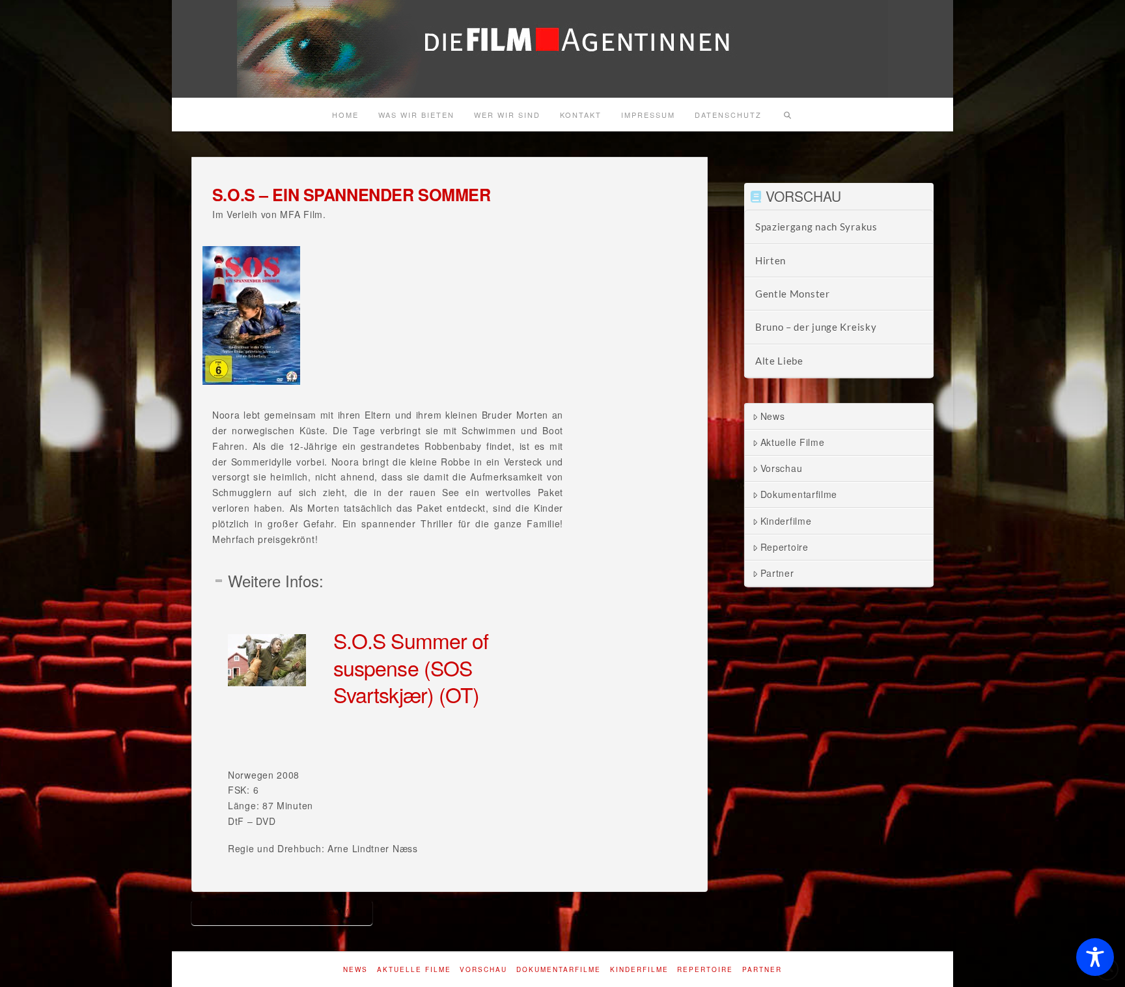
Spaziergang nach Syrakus (816, 226)
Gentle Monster (792, 293)
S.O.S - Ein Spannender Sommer (282, 912)
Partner (777, 572)
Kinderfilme (786, 520)
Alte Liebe (779, 361)
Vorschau (781, 468)
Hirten (770, 260)
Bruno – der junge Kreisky (816, 327)
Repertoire (784, 546)
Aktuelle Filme (792, 442)
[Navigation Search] (787, 114)
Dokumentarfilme (799, 494)
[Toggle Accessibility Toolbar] (1095, 957)
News (772, 416)
